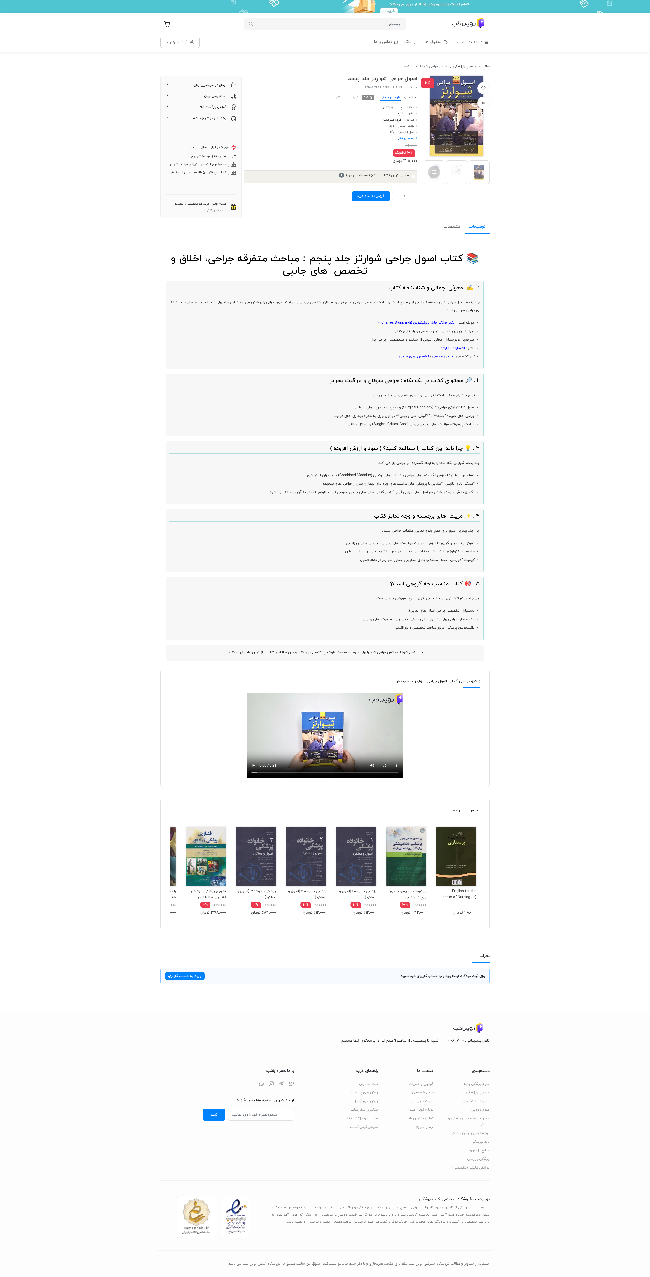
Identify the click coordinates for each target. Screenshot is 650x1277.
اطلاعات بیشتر (216, 210)
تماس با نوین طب (420, 1118)
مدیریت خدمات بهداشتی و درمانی (469, 1121)
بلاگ (408, 42)
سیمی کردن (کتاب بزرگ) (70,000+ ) (375, 175)
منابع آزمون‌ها (479, 1150)
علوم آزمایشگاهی (476, 1101)
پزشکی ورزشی (478, 1159)
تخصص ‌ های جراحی (414, 356)
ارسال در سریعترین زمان (209, 85)
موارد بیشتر (406, 138)
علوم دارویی (480, 1109)
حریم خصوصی (423, 1092)
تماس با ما (383, 42)
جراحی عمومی (442, 356)
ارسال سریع (425, 1127)
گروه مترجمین (391, 120)
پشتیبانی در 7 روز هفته (209, 118)
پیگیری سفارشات (364, 1109)
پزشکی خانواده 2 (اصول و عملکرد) (307, 894)
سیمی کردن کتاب (364, 1127)
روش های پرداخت (364, 1092)
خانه (486, 66)
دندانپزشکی (481, 1141)
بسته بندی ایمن (215, 96)
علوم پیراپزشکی (465, 66)
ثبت (214, 1114)
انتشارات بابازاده (453, 348)
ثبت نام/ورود (176, 42)
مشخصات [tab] (452, 227)
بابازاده (400, 113)
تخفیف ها (433, 42)
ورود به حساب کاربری (184, 976)
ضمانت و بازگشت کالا (361, 1118)
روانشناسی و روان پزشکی (470, 1133)
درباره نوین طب (422, 1109)
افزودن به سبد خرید (371, 196)
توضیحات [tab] (477, 227)
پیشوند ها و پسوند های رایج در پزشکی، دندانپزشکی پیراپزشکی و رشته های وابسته (407, 894)
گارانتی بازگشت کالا (213, 107)
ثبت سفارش (368, 1084)
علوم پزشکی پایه (477, 1084)
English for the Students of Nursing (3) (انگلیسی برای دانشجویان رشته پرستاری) (456, 894)
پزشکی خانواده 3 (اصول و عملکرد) (256, 894)
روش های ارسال (366, 1101)
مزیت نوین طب (422, 1101)
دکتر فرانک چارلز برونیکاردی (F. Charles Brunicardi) (416, 322)
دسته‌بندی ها (471, 42)
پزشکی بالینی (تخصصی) (471, 1167)
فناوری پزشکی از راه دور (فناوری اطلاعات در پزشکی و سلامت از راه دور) (208, 894)
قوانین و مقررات (421, 1084)
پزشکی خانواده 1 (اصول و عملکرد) (357, 894)
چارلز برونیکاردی (391, 107)
